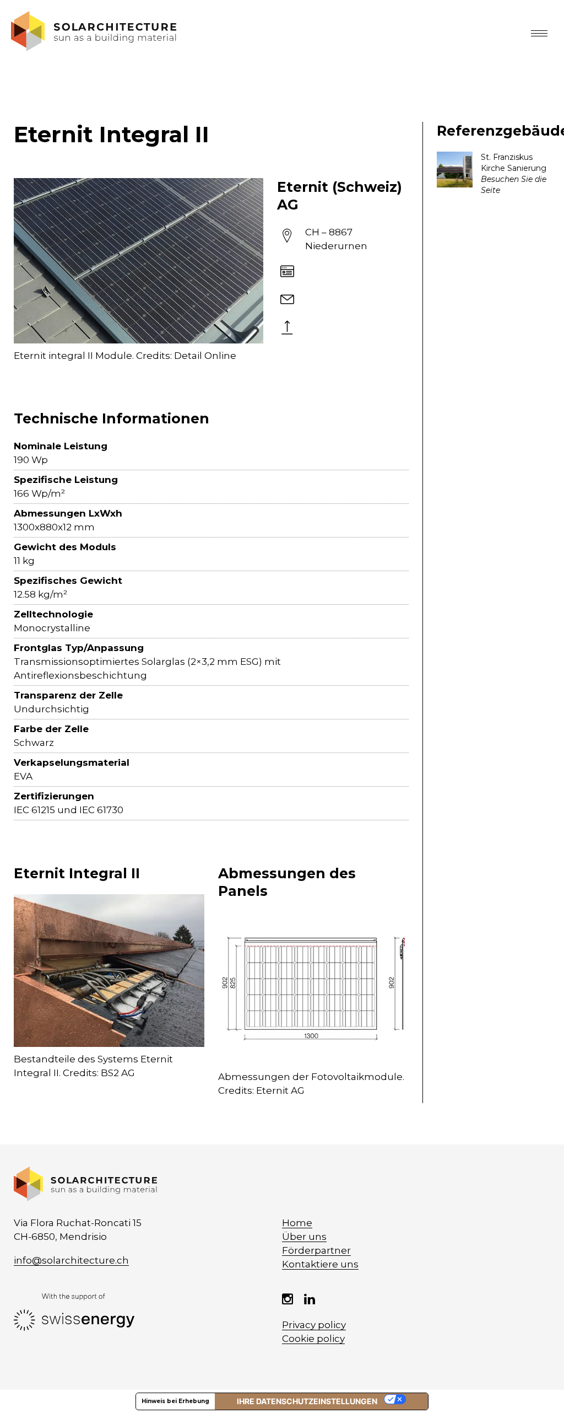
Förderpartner (316, 1250)
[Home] (93, 47)
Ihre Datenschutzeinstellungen (307, 1401)
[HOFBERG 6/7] (493, 174)
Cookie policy (313, 1338)
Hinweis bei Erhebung (175, 1401)
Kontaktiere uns (320, 1264)
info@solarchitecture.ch (71, 1260)
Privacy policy (314, 1324)
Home (297, 1222)
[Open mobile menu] (542, 33)
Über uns (304, 1236)
